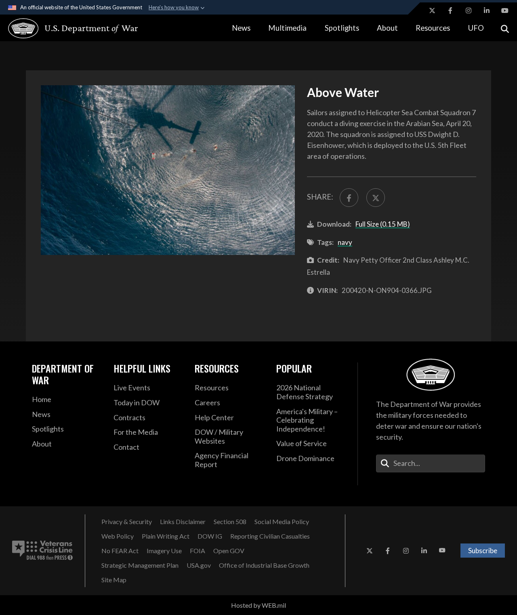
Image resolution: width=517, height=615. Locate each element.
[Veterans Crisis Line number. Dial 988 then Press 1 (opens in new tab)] (42, 551)
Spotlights (342, 27)
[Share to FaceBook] (349, 197)
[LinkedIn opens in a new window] (487, 10)
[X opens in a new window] (432, 10)
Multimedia (287, 27)
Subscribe (482, 550)
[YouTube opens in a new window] (505, 10)
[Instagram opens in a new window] (468, 10)
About (387, 27)
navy (345, 242)
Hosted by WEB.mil (258, 605)
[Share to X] (375, 197)
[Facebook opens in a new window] (450, 10)
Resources (433, 27)
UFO (476, 27)
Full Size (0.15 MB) (382, 224)
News (241, 27)
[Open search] (505, 28)
